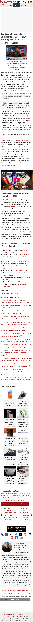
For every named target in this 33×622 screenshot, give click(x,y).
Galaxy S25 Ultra (12, 303)
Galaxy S (10, 96)
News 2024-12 (5, 592)
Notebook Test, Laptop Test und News (11, 590)
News (16, 5)
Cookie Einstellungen (11, 616)
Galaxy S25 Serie (23, 303)
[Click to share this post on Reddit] (25, 534)
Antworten (20, 500)
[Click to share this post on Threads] (11, 534)
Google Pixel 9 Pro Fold (21, 270)
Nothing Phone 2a (23, 261)
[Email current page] (21, 537)
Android (4, 96)
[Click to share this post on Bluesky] (16, 534)
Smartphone (5, 98)
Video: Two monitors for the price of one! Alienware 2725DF (24, 515)
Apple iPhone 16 (24, 255)
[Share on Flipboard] (12, 537)
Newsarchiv (29, 590)
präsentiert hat (11, 207)
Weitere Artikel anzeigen (16, 486)
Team (13, 614)
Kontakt (26, 614)
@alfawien (27, 585)
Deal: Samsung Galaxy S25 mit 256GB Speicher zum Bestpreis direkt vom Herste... (15, 352)
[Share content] (2, 534)
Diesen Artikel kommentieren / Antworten (15, 504)
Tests (10, 5)
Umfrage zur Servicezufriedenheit (18, 105)
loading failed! (4, 599)
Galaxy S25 (27, 305)
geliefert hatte (25, 118)
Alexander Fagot (6, 94)
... (30, 5)
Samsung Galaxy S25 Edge (11, 300)
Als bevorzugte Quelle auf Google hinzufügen (18, 529)
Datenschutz (19, 614)
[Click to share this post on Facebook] (6, 534)
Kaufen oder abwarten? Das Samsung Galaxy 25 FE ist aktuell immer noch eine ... (15, 372)
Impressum (6, 614)
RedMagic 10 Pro (20, 264)
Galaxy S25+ (5, 305)
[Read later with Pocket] (30, 534)
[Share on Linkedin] (16, 537)
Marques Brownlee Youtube (10, 293)
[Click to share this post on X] (20, 534)
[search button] (26, 2)
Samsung (27, 96)
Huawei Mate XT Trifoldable (19, 140)
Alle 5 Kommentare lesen (8, 500)
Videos (23, 5)
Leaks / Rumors (18, 96)
